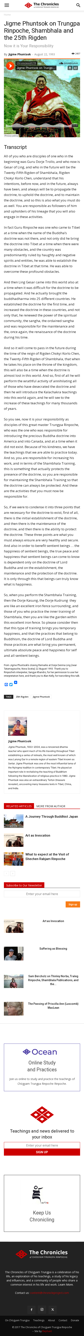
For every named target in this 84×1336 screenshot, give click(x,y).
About (51, 1320)
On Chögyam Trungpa (17, 1320)
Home (7, 14)
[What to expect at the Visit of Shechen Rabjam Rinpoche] (13, 859)
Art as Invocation (37, 835)
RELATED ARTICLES (19, 806)
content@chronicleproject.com (49, 1293)
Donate (75, 1320)
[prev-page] (6, 873)
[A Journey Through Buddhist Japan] (13, 821)
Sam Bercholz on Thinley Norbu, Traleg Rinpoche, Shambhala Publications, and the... (53, 980)
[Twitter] (52, 1310)
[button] (6, 5)
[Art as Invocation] (13, 840)
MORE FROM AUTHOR (50, 806)
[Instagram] (42, 1310)
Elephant (47, 1331)
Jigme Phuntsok (19, 54)
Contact (63, 1320)
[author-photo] (17, 735)
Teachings (38, 1320)
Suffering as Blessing (53, 948)
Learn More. (65, 1284)
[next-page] (12, 873)
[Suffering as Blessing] (13, 953)
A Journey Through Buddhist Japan (51, 816)
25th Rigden (22, 696)
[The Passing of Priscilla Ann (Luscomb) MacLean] (13, 1009)
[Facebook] (31, 1310)
